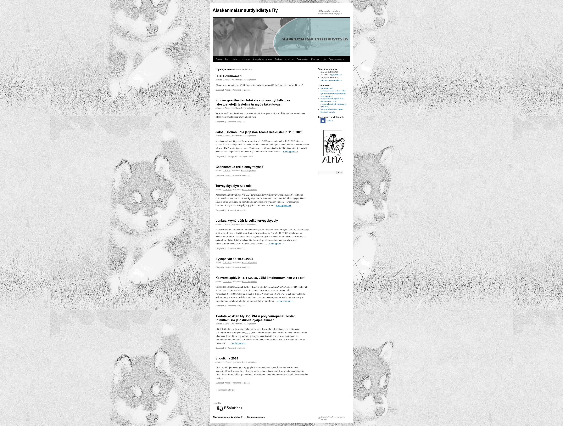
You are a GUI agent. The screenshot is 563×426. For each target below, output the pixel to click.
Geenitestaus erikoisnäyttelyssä (239, 166)
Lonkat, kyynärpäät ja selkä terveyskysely (247, 220)
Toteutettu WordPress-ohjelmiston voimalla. (333, 418)
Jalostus (246, 59)
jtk (225, 121)
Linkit (324, 59)
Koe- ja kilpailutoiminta (262, 59)
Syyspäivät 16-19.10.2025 (234, 258)
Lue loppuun (290, 151)
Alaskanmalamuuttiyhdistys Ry (245, 10)
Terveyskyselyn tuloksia (234, 185)
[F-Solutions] (229, 411)
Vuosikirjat (289, 59)
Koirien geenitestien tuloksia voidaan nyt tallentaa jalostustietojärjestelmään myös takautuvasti (253, 102)
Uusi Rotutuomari (229, 76)
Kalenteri (315, 59)
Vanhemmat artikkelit (225, 389)
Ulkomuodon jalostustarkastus (331, 80)
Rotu (227, 59)
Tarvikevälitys (302, 59)
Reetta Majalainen (243, 69)
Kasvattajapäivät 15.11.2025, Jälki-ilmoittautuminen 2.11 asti (260, 277)
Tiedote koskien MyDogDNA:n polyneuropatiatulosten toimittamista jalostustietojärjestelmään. (256, 318)
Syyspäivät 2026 (336, 74)
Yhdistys (236, 59)
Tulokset (278, 59)
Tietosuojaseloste (336, 59)
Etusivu (219, 59)
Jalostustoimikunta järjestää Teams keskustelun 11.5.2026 (259, 132)
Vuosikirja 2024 (227, 358)
